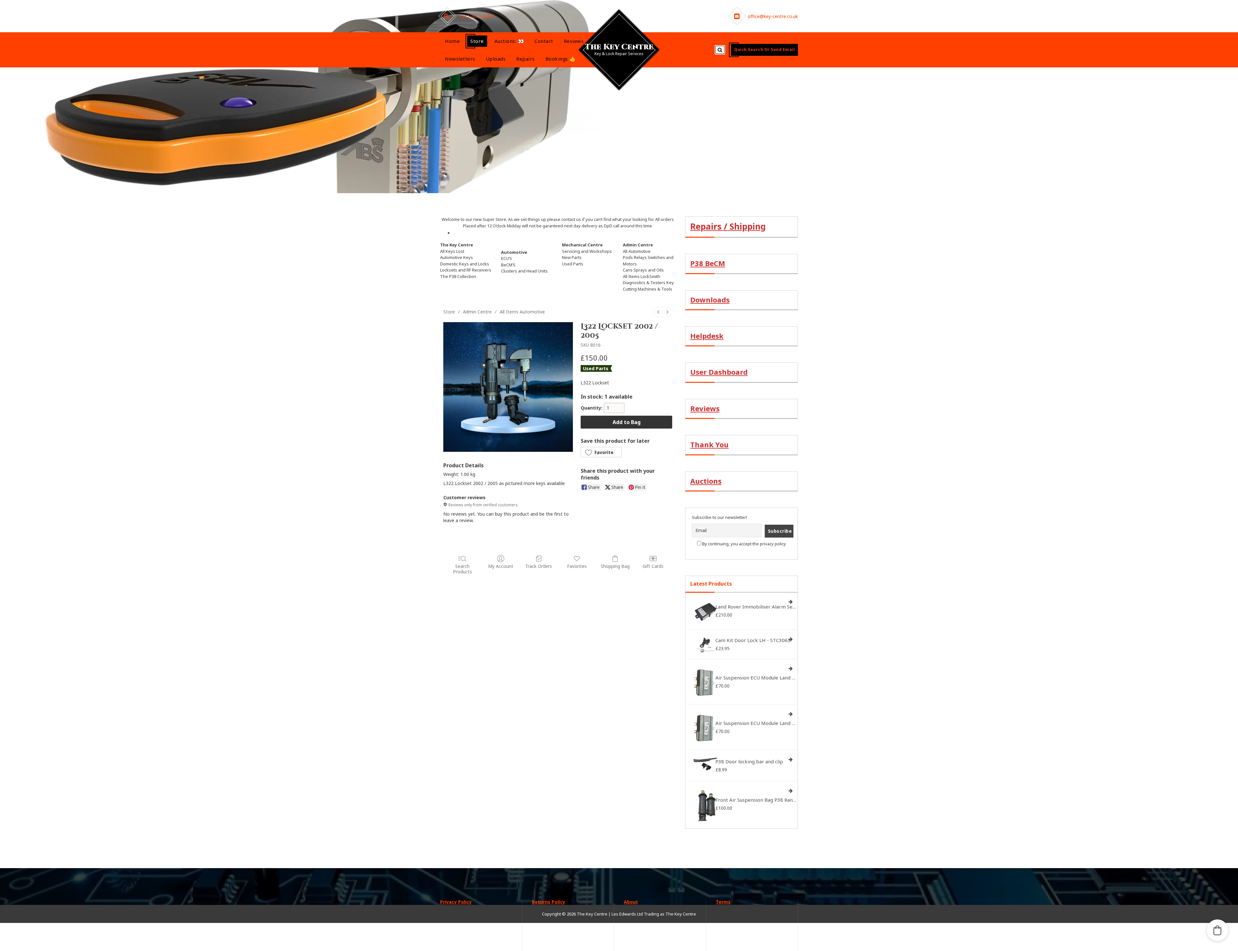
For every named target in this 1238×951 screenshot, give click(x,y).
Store (477, 41)
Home (452, 41)
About (631, 902)
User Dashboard (719, 372)
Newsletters (460, 58)
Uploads (496, 58)
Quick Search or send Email (764, 49)
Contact (544, 41)
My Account (500, 566)
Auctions (706, 481)
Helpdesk (706, 336)
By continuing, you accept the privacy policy (743, 544)
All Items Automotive (522, 312)
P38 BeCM (707, 263)
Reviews (574, 41)
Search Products (462, 569)
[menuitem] (658, 312)
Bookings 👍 (560, 58)
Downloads (710, 299)
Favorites (577, 566)
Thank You (709, 444)
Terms (723, 902)
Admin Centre (477, 312)
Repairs (525, 58)
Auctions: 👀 (509, 41)
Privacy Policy (456, 902)
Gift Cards (653, 566)
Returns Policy (548, 902)
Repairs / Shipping (728, 226)
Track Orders (538, 566)
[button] (601, 452)
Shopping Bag (615, 566)
